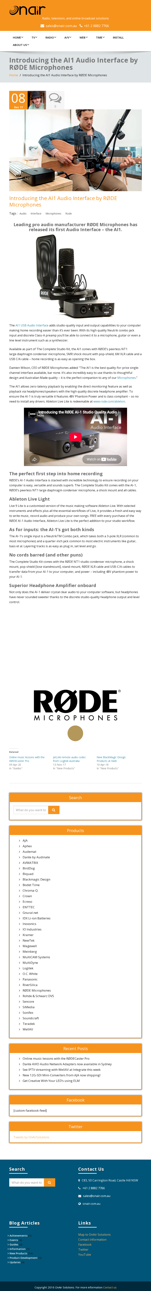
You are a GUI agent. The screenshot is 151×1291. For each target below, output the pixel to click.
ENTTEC (29, 907)
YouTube (84, 1255)
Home (17, 37)
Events (14, 1240)
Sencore (28, 1001)
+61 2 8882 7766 (96, 26)
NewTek (28, 940)
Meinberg (30, 951)
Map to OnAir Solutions (94, 1235)
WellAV (28, 1029)
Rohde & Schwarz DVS (38, 996)
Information (18, 1249)
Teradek (29, 1024)
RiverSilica (30, 985)
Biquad (28, 874)
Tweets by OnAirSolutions (31, 1137)
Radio (49, 37)
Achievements (18, 1235)
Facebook (85, 1245)
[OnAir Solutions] (75, 10)
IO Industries (32, 929)
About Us (20, 45)
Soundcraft (31, 1018)
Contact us (110, 1287)
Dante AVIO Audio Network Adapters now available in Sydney (67, 1064)
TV (33, 37)
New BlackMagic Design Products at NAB (111, 759)
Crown (27, 896)
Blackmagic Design (36, 879)
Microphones (53, 213)
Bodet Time (31, 885)
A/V (66, 37)
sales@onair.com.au (61, 26)
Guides (14, 1244)
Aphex (27, 846)
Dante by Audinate (36, 857)
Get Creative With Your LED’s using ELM (51, 1081)
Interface (36, 213)
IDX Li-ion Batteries (36, 918)
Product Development (24, 1258)
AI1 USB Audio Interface (31, 325)
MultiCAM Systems (36, 957)
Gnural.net (30, 913)
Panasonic (30, 979)
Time (99, 37)
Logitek (28, 968)
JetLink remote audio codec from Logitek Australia (69, 759)
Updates (15, 1262)
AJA (25, 840)
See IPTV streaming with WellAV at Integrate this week (62, 1070)
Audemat (29, 852)
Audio (23, 213)
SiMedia (29, 1007)
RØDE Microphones (37, 990)
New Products (18, 1253)
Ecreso (27, 901)
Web (82, 37)
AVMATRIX (30, 863)
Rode (68, 213)
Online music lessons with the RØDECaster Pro (27, 759)
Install (118, 37)
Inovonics (29, 924)
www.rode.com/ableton (109, 401)
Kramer (28, 935)
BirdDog (29, 868)
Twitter (83, 1250)
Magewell (30, 946)
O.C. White (30, 974)
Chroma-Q (30, 890)
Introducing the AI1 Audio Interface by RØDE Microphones (63, 201)
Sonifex (28, 1013)
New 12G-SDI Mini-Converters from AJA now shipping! (61, 1075)
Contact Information (92, 1240)
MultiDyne (30, 963)
